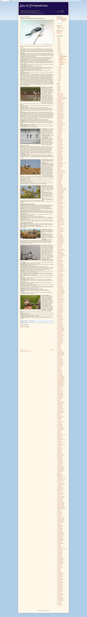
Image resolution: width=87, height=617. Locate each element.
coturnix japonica (60, 302)
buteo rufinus (59, 216)
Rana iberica (59, 541)
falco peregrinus (60, 340)
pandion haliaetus (60, 492)
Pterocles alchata (60, 535)
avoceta (59, 182)
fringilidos (59, 349)
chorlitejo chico (60, 252)
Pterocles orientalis (60, 536)
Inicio (37, 349)
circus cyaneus (60, 266)
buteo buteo (59, 214)
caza (58, 232)
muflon (58, 472)
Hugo (58, 414)
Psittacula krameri (60, 534)
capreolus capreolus (60, 223)
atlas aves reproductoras (61, 172)
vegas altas (59, 586)
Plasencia (59, 516)
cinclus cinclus (60, 263)
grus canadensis (60, 397)
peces (58, 495)
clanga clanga (59, 269)
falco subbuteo (60, 341)
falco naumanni (60, 339)
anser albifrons (60, 145)
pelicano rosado (60, 499)
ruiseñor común (60, 549)
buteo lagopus (60, 215)
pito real (59, 514)
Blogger (48, 610)
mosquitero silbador (60, 470)
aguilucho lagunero (60, 114)
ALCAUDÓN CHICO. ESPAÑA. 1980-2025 (64, 20)
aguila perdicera (60, 109)
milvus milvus (59, 461)
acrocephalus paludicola (61, 98)
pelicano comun (60, 498)
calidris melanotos (60, 220)
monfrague (59, 464)
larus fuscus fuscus (60, 428)
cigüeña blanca (60, 260)
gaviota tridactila (60, 383)
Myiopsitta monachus (60, 475)
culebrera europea (60, 308)
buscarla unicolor (60, 213)
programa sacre (60, 532)
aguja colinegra (60, 117)
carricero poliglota (60, 229)
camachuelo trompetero (61, 221)
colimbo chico (59, 277)
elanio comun (59, 316)
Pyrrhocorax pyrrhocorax (61, 538)
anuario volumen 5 (60, 151)
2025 (58, 38)
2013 (23, 322)
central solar (59, 233)
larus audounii (60, 426)
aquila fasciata (60, 159)
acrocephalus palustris (61, 99)
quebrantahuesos (60, 539)
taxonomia (59, 569)
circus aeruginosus (60, 265)
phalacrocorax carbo (60, 502)
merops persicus (60, 456)
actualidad (59, 101)
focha (58, 347)
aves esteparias (60, 177)
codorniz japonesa (60, 275)
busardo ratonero (60, 212)
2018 (58, 46)
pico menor (59, 509)
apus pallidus (59, 156)
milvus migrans (60, 460)
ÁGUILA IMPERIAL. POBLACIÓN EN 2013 (61, 58)
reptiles (59, 545)
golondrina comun (60, 390)
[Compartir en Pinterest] (33, 321)
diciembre (59, 53)
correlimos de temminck (61, 292)
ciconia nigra (59, 258)
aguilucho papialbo (60, 116)
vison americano (60, 594)
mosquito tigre (59, 471)
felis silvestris (59, 343)
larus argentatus (60, 424)
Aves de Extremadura (34, 5)
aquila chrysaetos (60, 158)
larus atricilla (59, 425)
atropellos (59, 173)
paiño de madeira (60, 489)
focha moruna (59, 348)
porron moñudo (60, 529)
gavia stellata (59, 373)
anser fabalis (59, 148)
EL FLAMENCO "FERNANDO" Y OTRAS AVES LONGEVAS (62, 56)
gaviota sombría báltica (61, 382)
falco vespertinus (60, 342)
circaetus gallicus (60, 264)
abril (59, 73)
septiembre (60, 67)
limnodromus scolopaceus (61, 434)
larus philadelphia (60, 429)
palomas (59, 491)
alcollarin (59, 119)
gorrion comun (60, 392)
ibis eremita (59, 417)
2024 (58, 39)
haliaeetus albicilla (60, 411)
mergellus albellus (60, 454)
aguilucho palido (60, 115)
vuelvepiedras (59, 595)
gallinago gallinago (60, 354)
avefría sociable (60, 174)
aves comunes (60, 176)
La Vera (59, 423)
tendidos (59, 571)
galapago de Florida (60, 352)
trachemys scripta (60, 576)
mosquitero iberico (60, 469)
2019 (58, 45)
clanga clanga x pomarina (61, 270)
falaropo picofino (60, 334)
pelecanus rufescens (60, 497)
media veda (59, 450)
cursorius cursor (60, 309)
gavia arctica (59, 371)
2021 (58, 43)
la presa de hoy (60, 422)
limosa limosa (59, 435)
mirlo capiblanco (60, 463)
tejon (58, 570)
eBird (58, 313)
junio (59, 71)
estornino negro (60, 332)
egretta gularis (60, 315)
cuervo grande (60, 307)
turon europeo (59, 583)
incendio (59, 419)
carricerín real (59, 228)
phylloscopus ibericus (61, 506)
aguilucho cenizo (60, 113)
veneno (59, 592)
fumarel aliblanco (60, 351)
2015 (58, 50)
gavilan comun (60, 374)
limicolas (59, 433)
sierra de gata (59, 553)
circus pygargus (60, 268)
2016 (58, 49)
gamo (58, 356)
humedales (59, 415)
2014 (58, 51)
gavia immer (59, 372)
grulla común (59, 395)
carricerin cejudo (60, 227)
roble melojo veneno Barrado (62, 548)
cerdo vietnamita (60, 236)
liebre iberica (59, 432)
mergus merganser (60, 455)
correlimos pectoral (60, 293)
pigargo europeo (60, 513)
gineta (58, 387)
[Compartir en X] (31, 321)
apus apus (59, 153)
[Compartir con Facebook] (32, 321)
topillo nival (59, 574)
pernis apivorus (60, 501)
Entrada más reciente (23, 349)
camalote (59, 222)
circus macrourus (60, 267)
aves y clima (59, 179)
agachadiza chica (60, 103)
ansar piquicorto (60, 144)
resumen (26, 322)
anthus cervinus (60, 150)
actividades (59, 100)
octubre (59, 66)
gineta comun (59, 388)
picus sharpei (59, 511)
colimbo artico (59, 276)
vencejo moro (59, 589)
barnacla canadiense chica (61, 188)
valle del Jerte (59, 584)
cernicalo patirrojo (60, 237)
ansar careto (59, 141)
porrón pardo (59, 530)
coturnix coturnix (60, 301)
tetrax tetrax (59, 572)
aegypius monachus (60, 102)
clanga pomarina (60, 271)
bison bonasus (60, 195)
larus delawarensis (60, 427)
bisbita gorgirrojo (60, 194)
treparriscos (59, 577)
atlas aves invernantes (61, 171)
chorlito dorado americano (61, 255)
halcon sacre (59, 410)
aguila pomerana (60, 111)
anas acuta (59, 131)
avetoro (59, 180)
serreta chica (59, 550)
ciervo (58, 259)
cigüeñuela (59, 262)
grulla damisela (60, 396)
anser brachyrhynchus (61, 147)
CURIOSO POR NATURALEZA (62, 18)
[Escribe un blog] (30, 321)
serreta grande (60, 551)
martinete (59, 449)
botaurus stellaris (60, 197)
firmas (58, 345)
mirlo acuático (59, 462)
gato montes (59, 370)
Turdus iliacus (59, 581)
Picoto (58, 510)
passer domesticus (60, 494)
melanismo (59, 451)
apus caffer (59, 154)
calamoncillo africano (60, 218)
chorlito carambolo (60, 254)
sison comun (59, 555)
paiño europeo (60, 490)
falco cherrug (59, 337)
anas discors (59, 134)
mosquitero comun (60, 468)
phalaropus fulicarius (60, 503)
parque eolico (59, 493)
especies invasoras (60, 331)
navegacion (59, 476)
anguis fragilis (59, 138)
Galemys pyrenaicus (60, 353)
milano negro (59, 458)
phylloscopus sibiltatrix (61, 508)
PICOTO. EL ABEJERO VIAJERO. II (61, 64)
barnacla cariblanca (60, 190)
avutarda (59, 183)
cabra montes (59, 217)
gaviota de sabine (60, 379)
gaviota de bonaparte (60, 377)
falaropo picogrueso (60, 335)
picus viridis (59, 512)
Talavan (59, 568)
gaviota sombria (60, 381)
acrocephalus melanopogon (61, 97)
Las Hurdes (59, 430)
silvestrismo (59, 554)
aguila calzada (60, 106)
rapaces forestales (60, 543)
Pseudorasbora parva (61, 533)
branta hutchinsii (60, 198)
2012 (58, 78)
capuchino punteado (60, 224)
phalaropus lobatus (60, 504)
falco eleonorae (60, 338)
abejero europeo (60, 94)
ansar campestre (60, 140)
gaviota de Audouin (60, 376)
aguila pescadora (60, 110)
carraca (59, 226)
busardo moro (59, 211)
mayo (59, 72)
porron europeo (60, 528)
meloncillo (59, 453)
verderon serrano (60, 593)
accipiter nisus (60, 96)
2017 (58, 92)
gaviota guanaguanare (61, 380)
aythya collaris (60, 185)
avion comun (59, 181)
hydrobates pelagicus (60, 416)
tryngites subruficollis (60, 579)
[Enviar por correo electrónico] (29, 321)
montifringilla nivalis (60, 465)
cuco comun (59, 305)
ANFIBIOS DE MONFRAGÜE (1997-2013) (62, 60)
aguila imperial (60, 107)
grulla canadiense (60, 394)
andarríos (59, 136)
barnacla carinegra (60, 191)
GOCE (58, 389)
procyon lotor (59, 531)
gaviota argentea (60, 375)
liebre (58, 431)
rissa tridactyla (60, 547)
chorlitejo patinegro (60, 253)
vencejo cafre (59, 587)
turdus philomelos (60, 582)
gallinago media (60, 355)
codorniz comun (60, 274)
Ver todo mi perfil (59, 33)
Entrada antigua (51, 349)
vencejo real (59, 591)
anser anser (59, 146)
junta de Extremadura (60, 421)
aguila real (59, 112)
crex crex (59, 303)
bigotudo (59, 193)
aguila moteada (60, 108)
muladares (59, 473)
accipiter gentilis (60, 95)
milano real (59, 459)
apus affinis (59, 152)
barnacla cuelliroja (60, 192)
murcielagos (59, 474)
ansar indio (59, 143)
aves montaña (59, 178)
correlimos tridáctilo (60, 294)
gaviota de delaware (60, 378)
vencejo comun (60, 588)
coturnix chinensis (60, 300)
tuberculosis (59, 580)
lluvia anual (59, 437)
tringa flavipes (59, 578)
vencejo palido (60, 590)
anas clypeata (59, 132)
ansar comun (59, 142)
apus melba (59, 155)
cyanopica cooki (60, 310)
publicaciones (59, 537)
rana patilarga (59, 542)
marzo (59, 74)
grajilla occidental (60, 393)
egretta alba (59, 314)
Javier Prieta (60, 32)
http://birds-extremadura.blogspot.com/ (61, 28)
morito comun (59, 466)
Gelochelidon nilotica (60, 384)
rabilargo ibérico (60, 540)
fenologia (59, 344)
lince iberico (59, 436)
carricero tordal (60, 230)
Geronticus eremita (60, 386)
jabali (58, 420)
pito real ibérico (60, 515)
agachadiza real (60, 105)
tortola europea (60, 575)
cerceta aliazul (60, 234)
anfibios (59, 137)
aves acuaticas (60, 175)
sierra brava (59, 552)
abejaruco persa (60, 93)
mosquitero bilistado (60, 467)
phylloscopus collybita (61, 505)
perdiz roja (59, 500)
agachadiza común (60, 104)
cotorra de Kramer (60, 299)
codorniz (59, 272)
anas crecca (59, 133)
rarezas (59, 544)
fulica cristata (59, 350)
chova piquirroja (60, 256)
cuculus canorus (60, 306)
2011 (58, 79)
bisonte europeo (60, 196)
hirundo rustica (60, 413)
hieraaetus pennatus (60, 412)
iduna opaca (59, 418)
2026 (58, 37)
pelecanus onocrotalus (61, 496)
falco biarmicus (60, 336)
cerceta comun (60, 235)
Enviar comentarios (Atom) (27, 351)
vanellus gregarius (60, 585)
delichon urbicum (60, 311)
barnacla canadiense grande (62, 189)
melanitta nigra (60, 452)
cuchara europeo (60, 304)
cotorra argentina (60, 298)
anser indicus (59, 149)
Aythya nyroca (59, 186)
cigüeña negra (60, 261)
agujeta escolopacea (60, 118)
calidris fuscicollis (60, 219)
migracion (59, 457)
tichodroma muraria (60, 573)
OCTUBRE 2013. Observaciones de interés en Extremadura (62, 62)
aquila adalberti (60, 157)
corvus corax (59, 295)
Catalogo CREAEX (60, 231)
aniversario (59, 139)
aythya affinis (59, 184)
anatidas (59, 135)
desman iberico (60, 312)
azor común (59, 187)
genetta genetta (60, 385)
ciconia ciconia (60, 257)
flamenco (59, 346)
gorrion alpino (59, 391)
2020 (58, 44)
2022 (58, 42)
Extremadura (59, 333)
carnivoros (59, 225)
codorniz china (60, 273)
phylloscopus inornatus (61, 507)
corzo (58, 297)
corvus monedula (60, 296)
